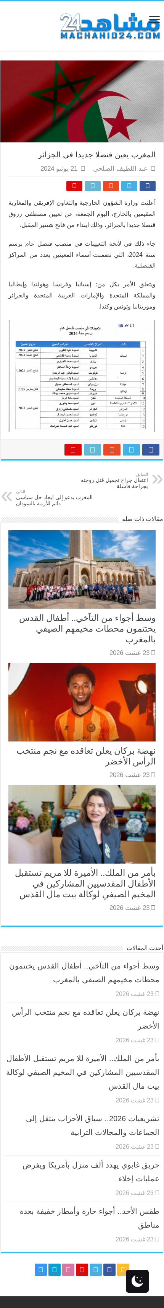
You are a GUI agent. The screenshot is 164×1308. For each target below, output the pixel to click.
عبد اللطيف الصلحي (120, 168)
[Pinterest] (82, 1270)
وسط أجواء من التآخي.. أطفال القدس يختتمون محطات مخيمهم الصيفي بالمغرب (87, 628)
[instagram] (41, 1270)
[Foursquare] (54, 1270)
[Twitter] (96, 1270)
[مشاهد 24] (109, 25)
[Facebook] (109, 1270)
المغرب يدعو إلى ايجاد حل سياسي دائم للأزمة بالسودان (54, 497)
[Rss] (123, 1270)
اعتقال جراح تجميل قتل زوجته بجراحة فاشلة (114, 480)
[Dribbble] (68, 1270)
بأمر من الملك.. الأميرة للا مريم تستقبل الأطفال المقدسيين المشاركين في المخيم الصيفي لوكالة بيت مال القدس (85, 883)
